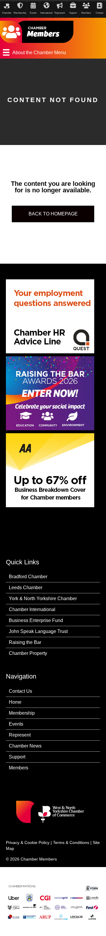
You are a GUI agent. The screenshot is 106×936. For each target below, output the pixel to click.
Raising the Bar (25, 642)
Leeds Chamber (25, 587)
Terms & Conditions (71, 842)
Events (16, 723)
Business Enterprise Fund (36, 620)
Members (18, 767)
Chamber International (32, 609)
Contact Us (20, 691)
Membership (22, 713)
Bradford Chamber (28, 576)
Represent (20, 734)
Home (15, 702)
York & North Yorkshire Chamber (43, 598)
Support (17, 756)
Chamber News (25, 745)
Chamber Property (28, 653)
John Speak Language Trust (38, 631)
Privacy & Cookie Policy (27, 842)
